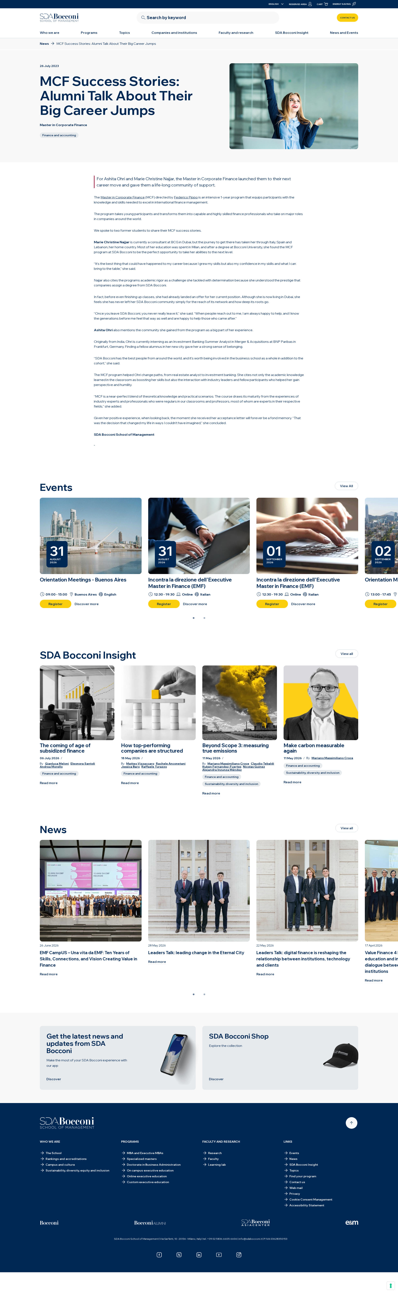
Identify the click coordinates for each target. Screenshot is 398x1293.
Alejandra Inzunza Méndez (222, 769)
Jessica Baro (130, 766)
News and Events (344, 32)
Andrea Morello (51, 766)
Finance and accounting (59, 773)
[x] (179, 1255)
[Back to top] (351, 1123)
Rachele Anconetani (171, 763)
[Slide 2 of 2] (204, 618)
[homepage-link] (59, 17)
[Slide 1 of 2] (194, 618)
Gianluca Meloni (57, 763)
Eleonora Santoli (82, 763)
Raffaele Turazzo (154, 766)
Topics (124, 32)
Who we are (49, 32)
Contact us (347, 17)
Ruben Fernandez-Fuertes (221, 766)
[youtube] (219, 1255)
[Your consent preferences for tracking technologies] (391, 1286)
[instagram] (239, 1255)
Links (288, 1141)
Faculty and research (236, 32)
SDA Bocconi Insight (291, 32)
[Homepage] (67, 1123)
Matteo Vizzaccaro (140, 763)
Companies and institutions (174, 32)
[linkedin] (199, 1255)
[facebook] (159, 1255)
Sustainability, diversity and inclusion (231, 784)
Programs (89, 32)
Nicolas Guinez (254, 766)
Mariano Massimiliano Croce (228, 763)
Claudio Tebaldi (262, 763)
